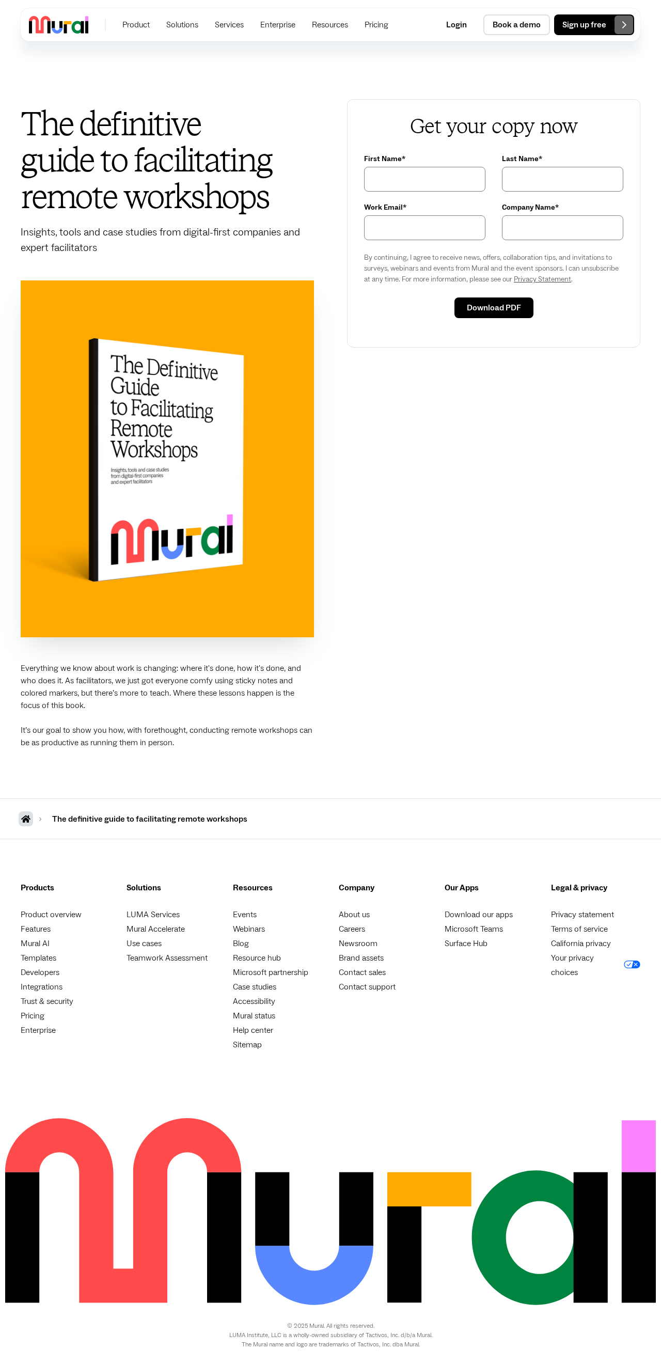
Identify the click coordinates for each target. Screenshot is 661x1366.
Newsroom (358, 943)
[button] (136, 25)
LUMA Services (153, 914)
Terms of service (579, 929)
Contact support (367, 987)
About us (354, 914)
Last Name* (522, 159)
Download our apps (479, 914)
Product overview (51, 914)
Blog (241, 943)
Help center (253, 1030)
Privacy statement (582, 914)
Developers (40, 972)
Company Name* (530, 207)
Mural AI (35, 943)
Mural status (254, 1016)
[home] (58, 24)
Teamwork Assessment (167, 958)
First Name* (384, 159)
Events (245, 914)
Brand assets (361, 958)
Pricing (32, 1016)
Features (36, 929)
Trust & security (47, 1001)
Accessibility (254, 1001)
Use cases (144, 943)
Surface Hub (466, 943)
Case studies (254, 987)
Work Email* (385, 207)
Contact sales (362, 972)
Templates (38, 958)
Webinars (249, 929)
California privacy (581, 943)
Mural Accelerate (156, 929)
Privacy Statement (542, 279)
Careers (352, 929)
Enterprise (38, 1030)
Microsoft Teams (474, 929)
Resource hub (257, 958)
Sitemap (247, 1045)
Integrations (41, 987)
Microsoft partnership (270, 972)
